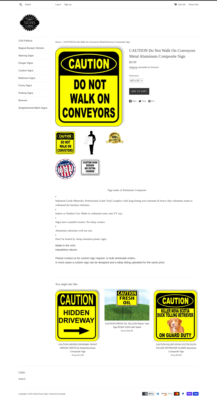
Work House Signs (41, 394)
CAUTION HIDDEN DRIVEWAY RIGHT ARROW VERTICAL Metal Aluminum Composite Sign (77, 348)
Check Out (194, 4)
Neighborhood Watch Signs (32, 108)
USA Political (25, 40)
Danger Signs (25, 63)
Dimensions (134, 76)
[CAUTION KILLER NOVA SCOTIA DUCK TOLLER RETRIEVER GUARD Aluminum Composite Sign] (176, 315)
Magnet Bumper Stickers (31, 48)
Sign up (67, 4)
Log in (58, 4)
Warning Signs (26, 55)
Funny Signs (25, 85)
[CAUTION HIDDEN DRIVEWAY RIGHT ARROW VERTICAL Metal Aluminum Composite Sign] (77, 315)
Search (21, 379)
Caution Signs (25, 70)
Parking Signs (25, 93)
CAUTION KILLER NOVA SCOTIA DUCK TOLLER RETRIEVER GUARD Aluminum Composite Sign (176, 348)
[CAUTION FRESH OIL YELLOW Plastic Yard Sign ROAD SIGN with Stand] (127, 305)
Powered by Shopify (57, 394)
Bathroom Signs (26, 78)
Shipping (133, 67)
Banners (22, 100)
